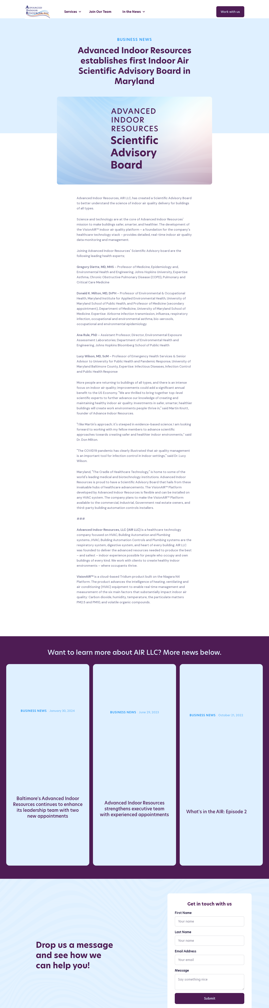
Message (182, 970)
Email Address (185, 951)
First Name (183, 913)
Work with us (230, 12)
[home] (39, 12)
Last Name (183, 932)
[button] (73, 11)
